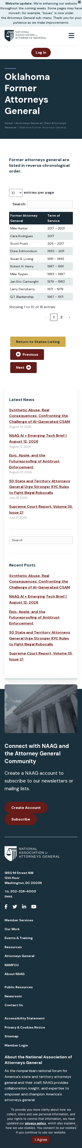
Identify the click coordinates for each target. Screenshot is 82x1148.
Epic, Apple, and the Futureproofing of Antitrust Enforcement (34, 461)
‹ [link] (46, 317)
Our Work (12, 929)
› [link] (69, 317)
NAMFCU (12, 965)
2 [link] (61, 317)
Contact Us (14, 1005)
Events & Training (19, 938)
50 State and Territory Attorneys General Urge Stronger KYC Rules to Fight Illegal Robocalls (39, 487)
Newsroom (13, 996)
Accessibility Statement (25, 1018)
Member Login (16, 1045)
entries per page (39, 192)
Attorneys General (19, 956)
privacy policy (35, 1123)
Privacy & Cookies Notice (25, 1027)
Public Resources (19, 987)
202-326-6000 (23, 891)
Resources (13, 947)
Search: (19, 204)
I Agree (41, 1139)
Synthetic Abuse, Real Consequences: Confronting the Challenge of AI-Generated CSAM (39, 416)
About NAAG (15, 974)
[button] (44, 218)
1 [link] (53, 317)
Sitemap (11, 1036)
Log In (41, 52)
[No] (76, 1126)
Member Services (19, 920)
